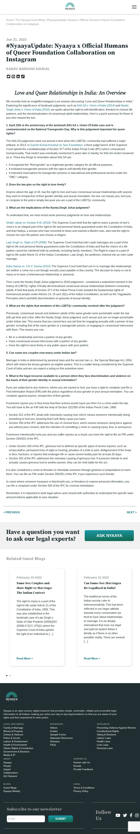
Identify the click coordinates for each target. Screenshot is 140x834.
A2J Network (10, 776)
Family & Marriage (13, 727)
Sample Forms (58, 734)
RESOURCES (56, 724)
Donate (77, 766)
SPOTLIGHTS (103, 724)
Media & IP (9, 755)
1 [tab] (7, 675)
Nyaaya (7, 762)
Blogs (7, 784)
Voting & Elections (106, 734)
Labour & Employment (15, 741)
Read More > (25, 658)
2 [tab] (10, 675)
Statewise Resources (61, 738)
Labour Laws (104, 738)
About (7, 759)
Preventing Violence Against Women (116, 727)
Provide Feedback (83, 769)
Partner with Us (81, 762)
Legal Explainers (13, 724)
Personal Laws (105, 748)
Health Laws (103, 741)
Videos (53, 727)
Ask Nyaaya (109, 535)
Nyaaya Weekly (11, 791)
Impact (7, 769)
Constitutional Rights (108, 731)
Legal (76, 784)
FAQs (53, 744)
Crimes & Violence (13, 734)
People (7, 766)
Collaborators (10, 772)
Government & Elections (16, 751)
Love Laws (102, 744)
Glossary (55, 741)
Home (9, 20)
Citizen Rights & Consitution (18, 748)
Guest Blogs (10, 787)
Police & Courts (11, 738)
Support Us (80, 759)
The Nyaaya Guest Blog (30, 20)
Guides (54, 731)
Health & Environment (15, 744)
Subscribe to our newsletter (34, 809)
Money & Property (13, 731)
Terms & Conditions (83, 787)
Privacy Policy (80, 791)
